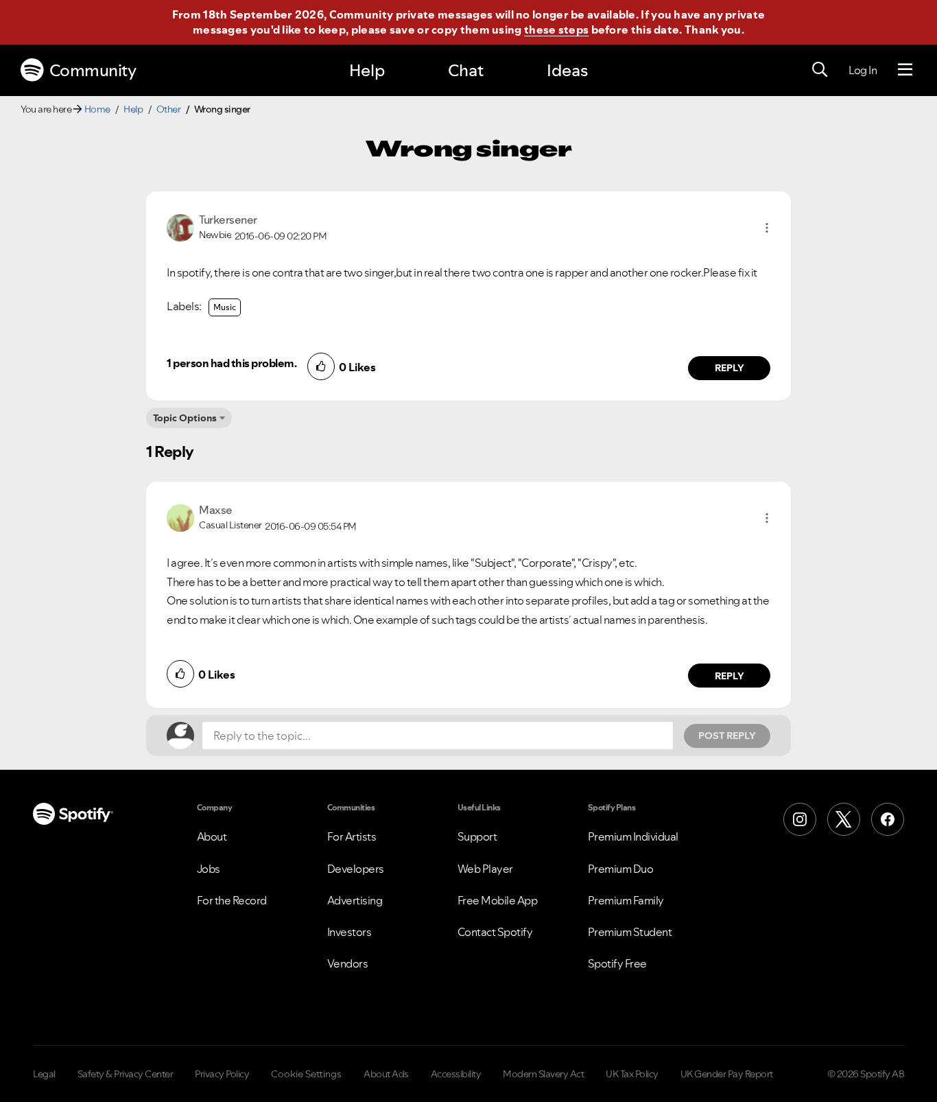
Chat (466, 70)
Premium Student (630, 931)
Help (367, 70)
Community (93, 70)
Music (224, 307)
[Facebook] (887, 819)
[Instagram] (799, 819)
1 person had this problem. (231, 363)
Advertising (355, 900)
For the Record (232, 900)
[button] (767, 228)
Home (97, 109)
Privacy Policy (222, 1074)
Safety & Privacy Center (126, 1074)
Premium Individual (633, 836)
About (212, 836)
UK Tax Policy (632, 1074)
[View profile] (180, 226)
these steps (556, 29)
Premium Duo (621, 868)
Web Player (485, 868)
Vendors (347, 963)
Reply (729, 368)
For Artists (352, 836)
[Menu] (905, 70)
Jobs (208, 868)
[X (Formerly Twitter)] (843, 819)
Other (168, 109)
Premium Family (626, 900)
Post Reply (727, 735)
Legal (44, 1074)
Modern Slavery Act (543, 1074)
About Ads (386, 1074)
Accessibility (456, 1074)
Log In (863, 70)
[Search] (819, 70)
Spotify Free (617, 963)
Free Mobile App (498, 900)
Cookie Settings (306, 1074)
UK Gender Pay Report (726, 1074)
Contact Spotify (495, 931)
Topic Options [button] (185, 418)
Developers (355, 868)
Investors (349, 931)
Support (477, 836)
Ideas (567, 70)
